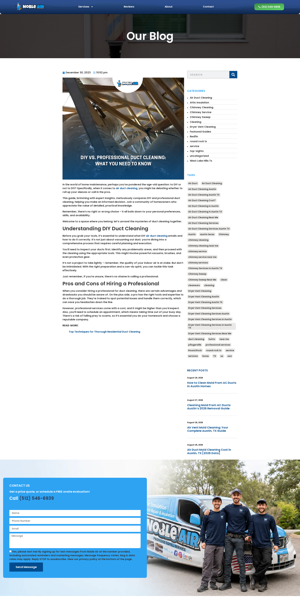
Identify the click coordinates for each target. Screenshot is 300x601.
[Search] (233, 74)
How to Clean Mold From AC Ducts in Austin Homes (211, 384)
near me (224, 339)
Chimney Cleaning (201, 107)
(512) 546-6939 (36, 498)
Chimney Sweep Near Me (202, 279)
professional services (218, 344)
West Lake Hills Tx (201, 161)
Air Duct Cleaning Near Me (203, 217)
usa (230, 356)
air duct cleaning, (127, 188)
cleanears (194, 285)
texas (205, 356)
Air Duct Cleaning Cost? (202, 200)
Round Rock (195, 350)
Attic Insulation (199, 102)
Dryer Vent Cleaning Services (204, 308)
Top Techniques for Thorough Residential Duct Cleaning (104, 332)
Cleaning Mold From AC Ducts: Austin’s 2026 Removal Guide (209, 406)
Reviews (129, 6)
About (168, 6)
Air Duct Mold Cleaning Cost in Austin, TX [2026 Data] (209, 451)
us (221, 356)
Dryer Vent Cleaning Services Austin (208, 313)
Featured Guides (200, 131)
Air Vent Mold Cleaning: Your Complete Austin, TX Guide (207, 429)
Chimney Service (200, 112)
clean (224, 279)
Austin (192, 234)
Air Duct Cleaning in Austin (203, 206)
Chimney (224, 234)
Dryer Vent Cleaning (203, 127)
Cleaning (195, 122)
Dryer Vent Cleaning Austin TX (205, 302)
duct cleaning (196, 339)
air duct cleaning (157, 236)
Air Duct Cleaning (201, 97)
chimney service (197, 251)
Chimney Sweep (200, 117)
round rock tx (198, 141)
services (193, 356)
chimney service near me (202, 257)
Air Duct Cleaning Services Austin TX (209, 228)
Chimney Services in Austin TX (205, 268)
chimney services (198, 262)
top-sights (197, 151)
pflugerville (194, 344)
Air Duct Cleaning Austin (202, 189)
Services (83, 6)
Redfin (194, 136)
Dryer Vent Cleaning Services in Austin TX (210, 326)
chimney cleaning (198, 240)
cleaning (209, 285)
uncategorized (199, 156)
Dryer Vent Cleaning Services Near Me (209, 333)
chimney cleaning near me (203, 245)
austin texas (207, 234)
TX (214, 356)
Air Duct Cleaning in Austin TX (205, 211)
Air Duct (193, 183)
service (194, 146)
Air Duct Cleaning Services (203, 223)
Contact (208, 6)
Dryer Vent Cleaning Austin (203, 296)
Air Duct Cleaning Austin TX (204, 194)
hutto (212, 339)
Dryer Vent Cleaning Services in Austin (210, 319)
